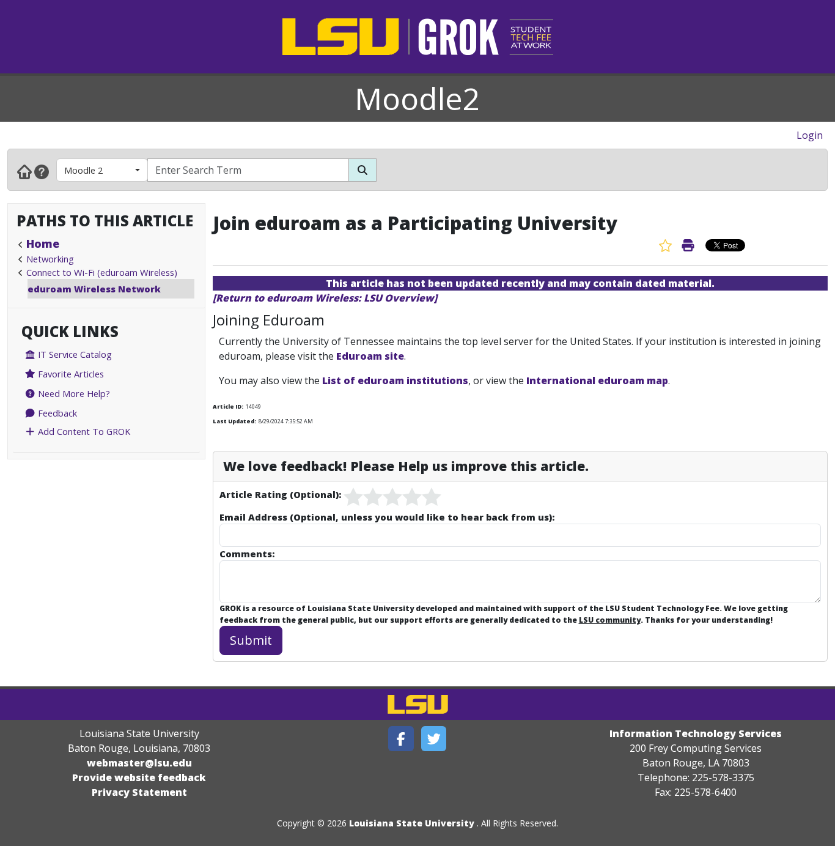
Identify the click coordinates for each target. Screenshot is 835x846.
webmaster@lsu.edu (139, 763)
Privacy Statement (139, 792)
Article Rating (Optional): (280, 494)
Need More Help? (72, 393)
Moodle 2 (83, 170)
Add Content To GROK (82, 431)
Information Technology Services (695, 733)
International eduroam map (597, 380)
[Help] (41, 171)
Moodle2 (417, 98)
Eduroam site (370, 356)
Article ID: (228, 406)
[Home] (24, 171)
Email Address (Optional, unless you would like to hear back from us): (386, 517)
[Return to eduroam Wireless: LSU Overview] (325, 298)
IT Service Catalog (73, 354)
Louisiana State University (411, 823)
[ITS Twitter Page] (434, 738)
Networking (50, 259)
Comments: (246, 553)
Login (809, 135)
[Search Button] (362, 170)
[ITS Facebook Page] (401, 738)
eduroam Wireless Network (94, 289)
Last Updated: (234, 421)
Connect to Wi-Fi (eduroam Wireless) (101, 272)
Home (42, 243)
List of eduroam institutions (395, 380)
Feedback (56, 413)
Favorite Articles (69, 374)
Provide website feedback (139, 777)
